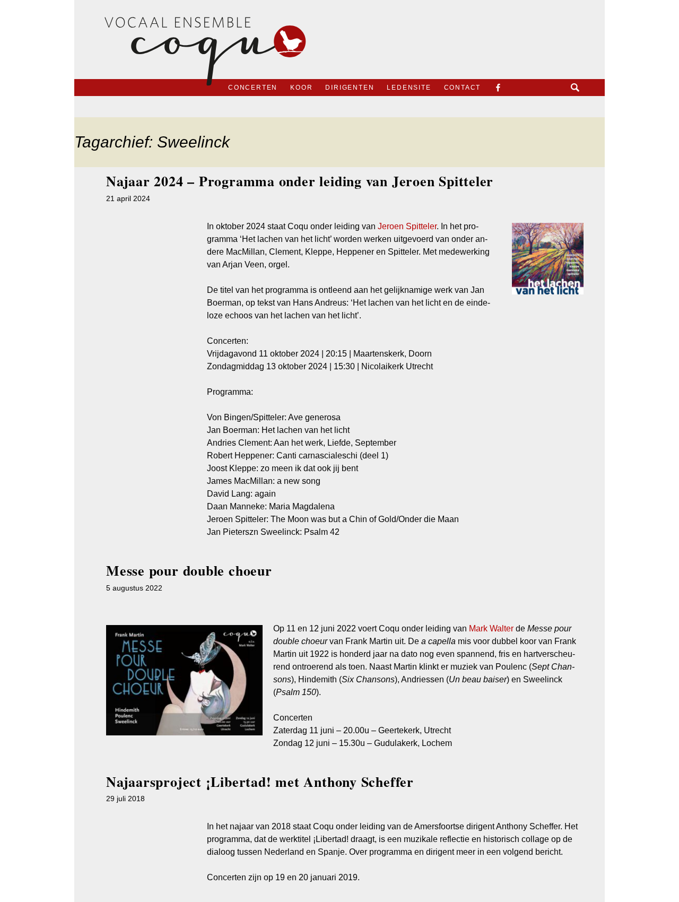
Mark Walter (491, 628)
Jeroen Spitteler (407, 226)
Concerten (252, 87)
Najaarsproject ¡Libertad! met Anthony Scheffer (260, 781)
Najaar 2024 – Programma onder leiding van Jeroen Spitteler (299, 181)
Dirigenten (349, 87)
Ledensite (409, 87)
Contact (462, 87)
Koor (301, 87)
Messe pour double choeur (189, 570)
